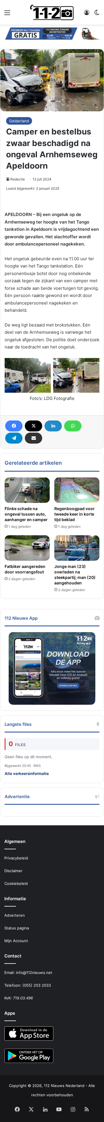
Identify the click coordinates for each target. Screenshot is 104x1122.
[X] (33, 425)
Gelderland (19, 121)
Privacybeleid (16, 858)
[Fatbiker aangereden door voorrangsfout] (27, 548)
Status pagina (16, 928)
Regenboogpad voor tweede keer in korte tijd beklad (74, 514)
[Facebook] (14, 425)
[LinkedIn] (53, 425)
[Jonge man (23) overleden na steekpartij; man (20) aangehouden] (76, 548)
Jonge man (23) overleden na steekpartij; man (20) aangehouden (75, 574)
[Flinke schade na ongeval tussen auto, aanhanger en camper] (27, 490)
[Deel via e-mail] (33, 438)
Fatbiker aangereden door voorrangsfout (25, 569)
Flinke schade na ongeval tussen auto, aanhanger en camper (26, 514)
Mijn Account (16, 940)
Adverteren (14, 915)
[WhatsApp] (72, 425)
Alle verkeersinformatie (27, 773)
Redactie (17, 179)
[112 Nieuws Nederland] (52, 12)
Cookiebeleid (16, 883)
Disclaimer (13, 870)
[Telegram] (14, 438)
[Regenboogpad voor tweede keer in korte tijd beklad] (76, 490)
